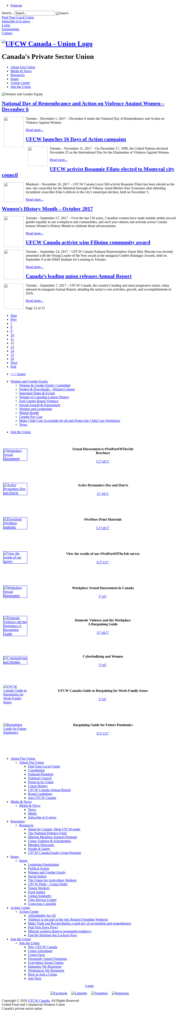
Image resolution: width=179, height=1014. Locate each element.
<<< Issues (18, 374)
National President (40, 774)
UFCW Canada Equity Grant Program (54, 853)
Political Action (38, 868)
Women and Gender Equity (29, 381)
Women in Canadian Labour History (44, 397)
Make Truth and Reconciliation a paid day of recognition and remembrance (79, 923)
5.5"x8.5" (103, 461)
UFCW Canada (39, 1000)
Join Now (34, 978)
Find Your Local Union (44, 766)
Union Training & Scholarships (49, 841)
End (13, 366)
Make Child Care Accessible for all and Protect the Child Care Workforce (69, 420)
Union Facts (36, 955)
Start (13, 315)
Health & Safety (39, 849)
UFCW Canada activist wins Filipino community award (88, 242)
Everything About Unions (46, 962)
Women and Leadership (35, 409)
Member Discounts (41, 845)
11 (12, 339)
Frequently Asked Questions (47, 959)
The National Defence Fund (47, 833)
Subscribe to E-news (42, 817)
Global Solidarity (40, 896)
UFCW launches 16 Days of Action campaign (76, 139)
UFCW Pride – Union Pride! (48, 884)
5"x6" (103, 596)
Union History (38, 786)
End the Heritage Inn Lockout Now (52, 935)
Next (13, 362)
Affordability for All (42, 915)
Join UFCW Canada (42, 798)
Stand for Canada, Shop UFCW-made (54, 829)
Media (32, 813)
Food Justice (36, 892)
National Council (40, 778)
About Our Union (22, 67)
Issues (14, 79)
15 (12, 355)
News (23, 424)
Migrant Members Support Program (52, 837)
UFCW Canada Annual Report (49, 790)
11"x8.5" (103, 494)
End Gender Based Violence (39, 401)
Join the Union (20, 87)
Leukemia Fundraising (43, 864)
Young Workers (39, 888)
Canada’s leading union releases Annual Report (79, 276)
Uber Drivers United (42, 900)
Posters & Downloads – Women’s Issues (47, 389)
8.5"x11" (103, 562)
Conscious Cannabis (42, 904)
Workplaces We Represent (46, 970)
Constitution (36, 770)
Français (16, 5)
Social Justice (37, 876)
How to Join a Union (42, 974)
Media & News (21, 71)
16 (12, 359)
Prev (13, 319)
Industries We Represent (44, 966)
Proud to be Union (40, 782)
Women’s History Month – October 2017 (47, 209)
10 (12, 335)
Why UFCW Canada (42, 947)
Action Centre (20, 83)
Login (89, 986)
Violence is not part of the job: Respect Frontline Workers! (68, 919)
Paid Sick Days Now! (43, 927)
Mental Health (29, 413)
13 (12, 347)
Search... (8, 13)
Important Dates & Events (37, 393)
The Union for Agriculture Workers (52, 880)
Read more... (34, 130)
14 (12, 351)
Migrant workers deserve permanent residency (59, 931)
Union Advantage (40, 951)
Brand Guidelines (40, 794)
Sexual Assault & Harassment (39, 405)
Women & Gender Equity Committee (45, 385)
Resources (17, 75)
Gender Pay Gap (30, 417)
